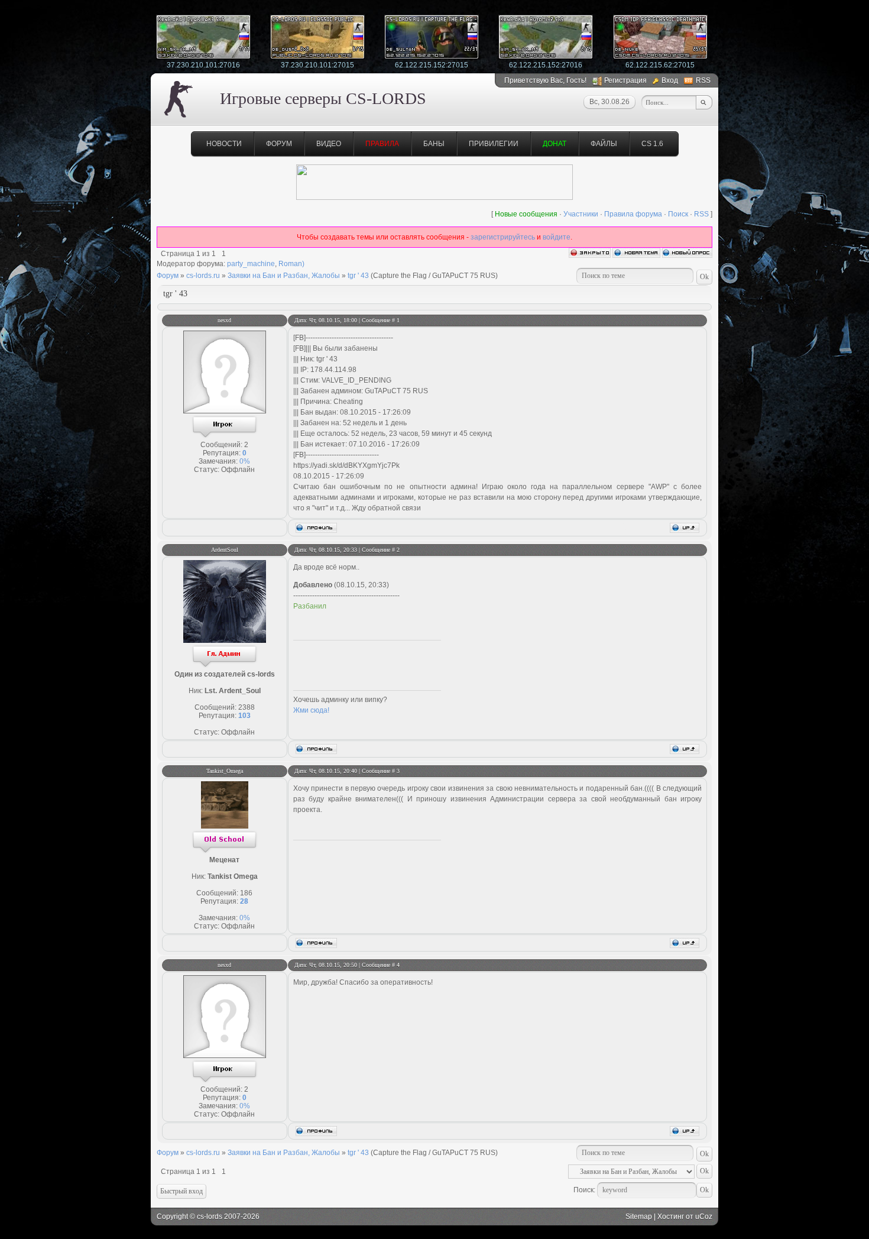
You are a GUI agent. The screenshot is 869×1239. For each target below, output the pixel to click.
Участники (580, 214)
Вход (670, 80)
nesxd (224, 320)
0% (244, 461)
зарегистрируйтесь (503, 237)
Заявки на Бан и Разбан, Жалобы (284, 275)
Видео (328, 144)
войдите (556, 237)
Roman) (291, 264)
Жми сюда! (311, 710)
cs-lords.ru (203, 275)
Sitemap (638, 1216)
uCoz (703, 1216)
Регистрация (625, 80)
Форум (279, 144)
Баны (434, 144)
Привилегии (493, 144)
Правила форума (633, 214)
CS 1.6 (652, 144)
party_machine (251, 264)
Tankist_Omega (224, 771)
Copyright (172, 1216)
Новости (224, 144)
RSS (703, 80)
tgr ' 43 (358, 275)
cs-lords (209, 1216)
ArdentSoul (224, 549)
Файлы (604, 144)
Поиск (678, 214)
